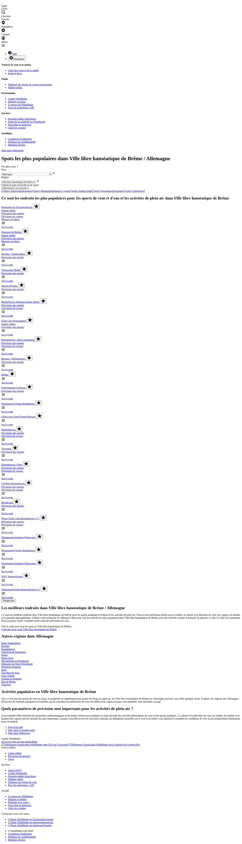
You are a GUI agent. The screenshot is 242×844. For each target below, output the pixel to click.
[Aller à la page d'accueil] (1, 2)
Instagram (48, 822)
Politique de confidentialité (22, 141)
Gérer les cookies (17, 127)
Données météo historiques (22, 118)
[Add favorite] (36, 206)
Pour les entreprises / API (21, 107)
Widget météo (15, 87)
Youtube (47, 825)
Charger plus (9, 600)
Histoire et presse (17, 101)
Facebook (48, 819)
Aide (14, 53)
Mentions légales (16, 144)
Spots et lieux (15, 73)
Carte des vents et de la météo (23, 70)
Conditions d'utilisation (20, 139)
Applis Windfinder (17, 98)
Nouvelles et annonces (19, 124)
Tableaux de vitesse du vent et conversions (30, 84)
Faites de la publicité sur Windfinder (26, 121)
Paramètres (18, 59)
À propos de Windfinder (20, 104)
